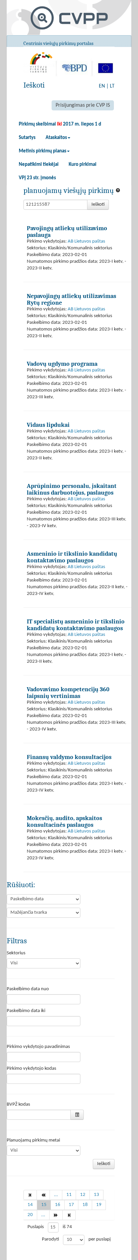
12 (82, 1194)
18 (85, 1204)
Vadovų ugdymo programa (62, 363)
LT (112, 86)
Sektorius (16, 953)
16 (57, 1204)
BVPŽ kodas (18, 1104)
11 (69, 1194)
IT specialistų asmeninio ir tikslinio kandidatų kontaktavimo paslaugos (76, 625)
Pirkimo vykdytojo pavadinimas (38, 1046)
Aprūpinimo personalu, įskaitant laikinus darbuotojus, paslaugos (72, 489)
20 (30, 1214)
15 (44, 1204)
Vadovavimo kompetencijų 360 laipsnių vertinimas (68, 692)
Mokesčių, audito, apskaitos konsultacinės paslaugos (64, 821)
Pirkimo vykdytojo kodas (31, 1068)
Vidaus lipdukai (48, 424)
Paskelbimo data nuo (28, 989)
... (56, 1194)
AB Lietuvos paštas (86, 241)
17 (71, 1204)
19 (98, 1204)
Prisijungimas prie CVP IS (83, 105)
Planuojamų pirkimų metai (33, 1140)
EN (102, 86)
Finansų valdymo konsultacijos (69, 757)
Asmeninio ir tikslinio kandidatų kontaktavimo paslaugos (72, 557)
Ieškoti (98, 204)
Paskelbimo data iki (26, 1010)
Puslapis (35, 1226)
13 (96, 1194)
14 (30, 1204)
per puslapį (99, 1239)
